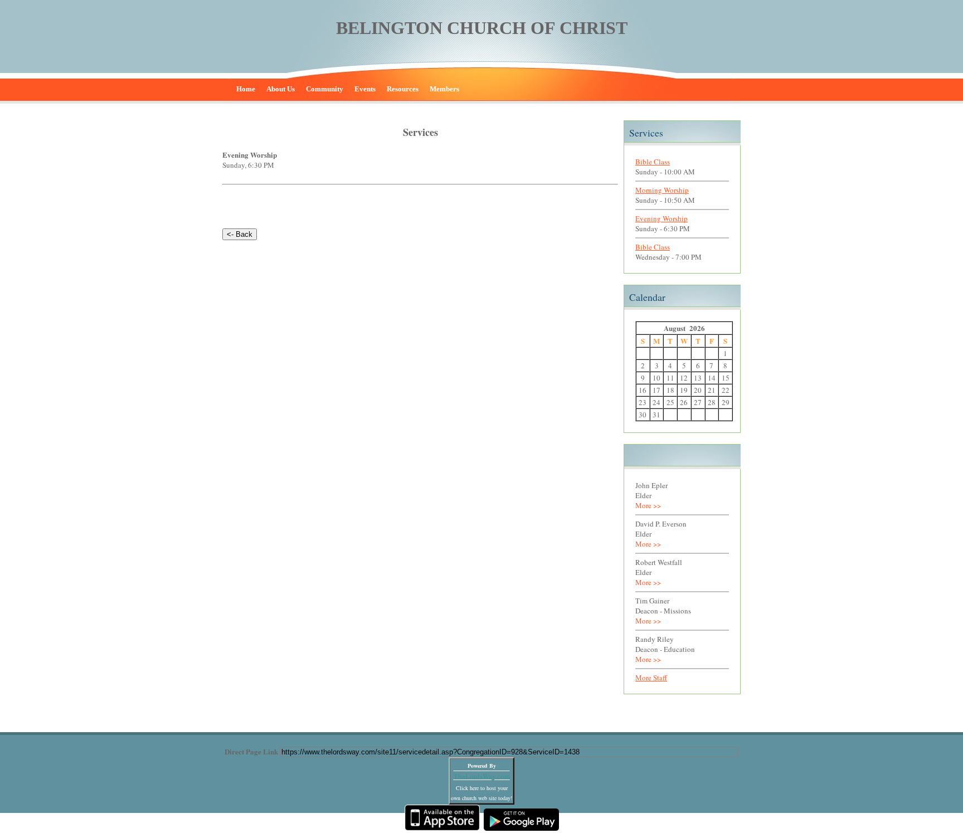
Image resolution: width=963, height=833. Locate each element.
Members (444, 89)
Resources (403, 89)
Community (324, 89)
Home (245, 89)
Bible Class (652, 162)
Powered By (482, 765)
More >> (648, 505)
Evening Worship (661, 218)
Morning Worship (662, 190)
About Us (280, 89)
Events (365, 89)
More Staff (651, 678)
